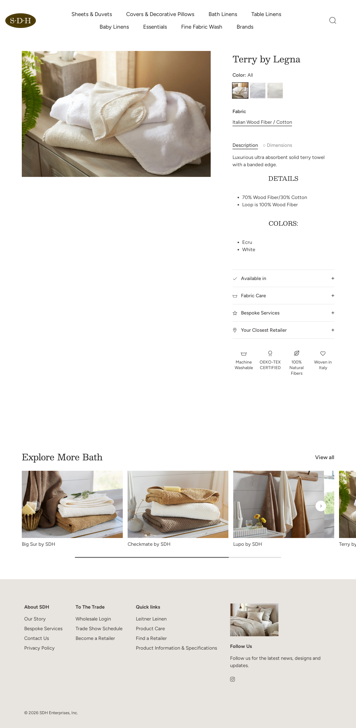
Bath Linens (223, 14)
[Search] (332, 20)
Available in (253, 278)
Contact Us (36, 638)
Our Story (35, 619)
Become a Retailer (95, 638)
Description (245, 145)
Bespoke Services (259, 313)
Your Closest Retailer (263, 330)
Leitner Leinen (151, 619)
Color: (242, 75)
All (240, 90)
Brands (245, 27)
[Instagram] (232, 679)
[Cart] (345, 20)
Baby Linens (114, 27)
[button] (35, 506)
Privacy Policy (39, 648)
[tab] (247, 145)
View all (324, 457)
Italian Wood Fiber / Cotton (262, 122)
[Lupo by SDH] (283, 504)
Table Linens (266, 14)
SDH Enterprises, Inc (58, 713)
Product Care (150, 628)
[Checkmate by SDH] (178, 504)
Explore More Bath (62, 456)
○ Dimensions (277, 145)
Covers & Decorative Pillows (160, 14)
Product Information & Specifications (176, 648)
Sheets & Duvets (91, 14)
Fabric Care (253, 295)
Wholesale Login (93, 619)
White (257, 90)
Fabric (239, 111)
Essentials (155, 27)
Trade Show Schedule (99, 628)
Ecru (275, 90)
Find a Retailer (151, 638)
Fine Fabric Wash (201, 27)
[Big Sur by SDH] (72, 504)
